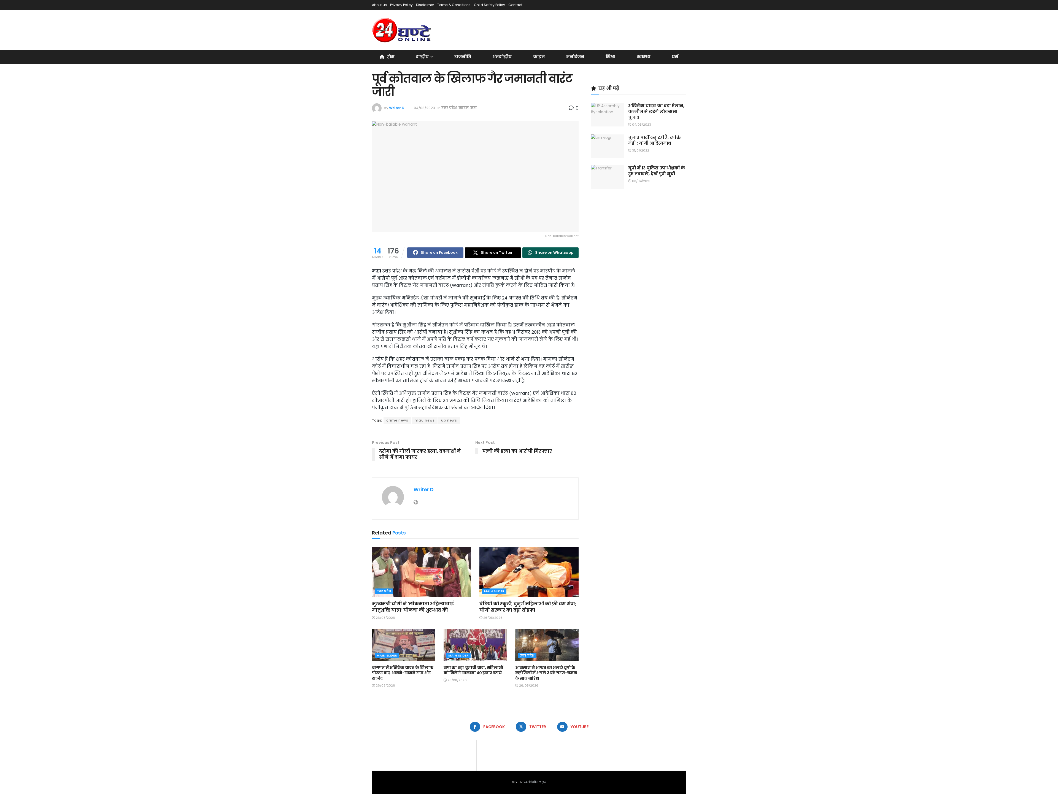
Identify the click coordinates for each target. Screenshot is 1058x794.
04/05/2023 (641, 124)
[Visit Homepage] (402, 30)
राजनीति (462, 57)
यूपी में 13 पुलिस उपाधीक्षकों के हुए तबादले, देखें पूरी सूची (656, 171)
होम (391, 57)
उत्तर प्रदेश (449, 107)
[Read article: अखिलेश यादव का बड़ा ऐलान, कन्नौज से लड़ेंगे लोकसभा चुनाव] (607, 114)
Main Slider (494, 591)
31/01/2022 (640, 150)
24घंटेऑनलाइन (535, 782)
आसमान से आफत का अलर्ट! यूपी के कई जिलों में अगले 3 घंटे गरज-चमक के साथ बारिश (546, 673)
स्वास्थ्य (644, 57)
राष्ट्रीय (422, 57)
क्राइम (539, 57)
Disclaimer (425, 4)
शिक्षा (610, 57)
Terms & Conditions (454, 4)
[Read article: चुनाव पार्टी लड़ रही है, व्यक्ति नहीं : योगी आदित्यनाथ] (607, 146)
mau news (425, 420)
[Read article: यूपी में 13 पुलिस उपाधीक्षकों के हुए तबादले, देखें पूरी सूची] (607, 177)
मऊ (473, 107)
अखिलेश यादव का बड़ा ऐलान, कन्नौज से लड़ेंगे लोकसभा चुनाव (656, 111)
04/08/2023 (424, 107)
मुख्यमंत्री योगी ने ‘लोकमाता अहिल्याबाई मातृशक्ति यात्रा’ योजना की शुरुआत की (413, 607)
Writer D (396, 107)
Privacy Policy (401, 4)
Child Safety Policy (489, 4)
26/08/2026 (385, 617)
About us (379, 4)
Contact (515, 4)
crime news (397, 420)
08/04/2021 (640, 181)
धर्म (675, 57)
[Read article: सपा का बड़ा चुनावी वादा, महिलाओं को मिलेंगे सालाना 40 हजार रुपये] (475, 645)
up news (449, 420)
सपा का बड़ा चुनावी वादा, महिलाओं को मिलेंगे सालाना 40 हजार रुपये (473, 670)
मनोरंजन (575, 57)
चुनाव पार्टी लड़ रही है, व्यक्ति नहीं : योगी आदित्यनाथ (654, 140)
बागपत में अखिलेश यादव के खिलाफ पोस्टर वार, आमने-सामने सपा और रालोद (402, 673)
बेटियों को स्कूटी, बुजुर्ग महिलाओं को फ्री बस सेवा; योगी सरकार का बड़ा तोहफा (527, 607)
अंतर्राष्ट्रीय (502, 57)
